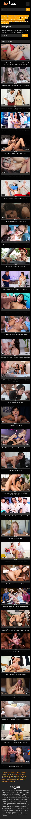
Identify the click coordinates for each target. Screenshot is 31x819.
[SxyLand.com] (13, 4)
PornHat (4, 774)
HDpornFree (5, 776)
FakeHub (11, 17)
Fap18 (9, 774)
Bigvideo (11, 776)
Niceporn (22, 774)
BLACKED (11, 16)
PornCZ (24, 17)
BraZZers (18, 16)
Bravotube (12, 778)
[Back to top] (26, 814)
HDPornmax (5, 778)
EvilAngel (24, 16)
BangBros (4, 16)
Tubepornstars (10, 779)
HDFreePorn (23, 776)
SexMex (10, 21)
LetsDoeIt (18, 17)
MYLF (8, 19)
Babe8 (3, 779)
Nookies (13, 19)
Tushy (6, 23)
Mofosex (22, 779)
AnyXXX (23, 772)
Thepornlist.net (6, 772)
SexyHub (17, 21)
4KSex (17, 776)
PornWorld (20, 19)
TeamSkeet (23, 21)
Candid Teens (15, 774)
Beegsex (12, 781)
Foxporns (24, 778)
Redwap (17, 779)
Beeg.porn (18, 778)
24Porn (18, 772)
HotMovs (13, 772)
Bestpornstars (5, 781)
